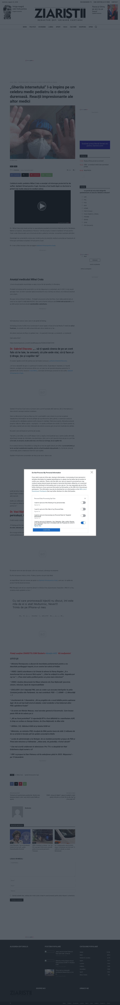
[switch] (83, 502)
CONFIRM (46, 530)
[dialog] (60, 502)
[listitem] (60, 498)
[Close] (92, 473)
